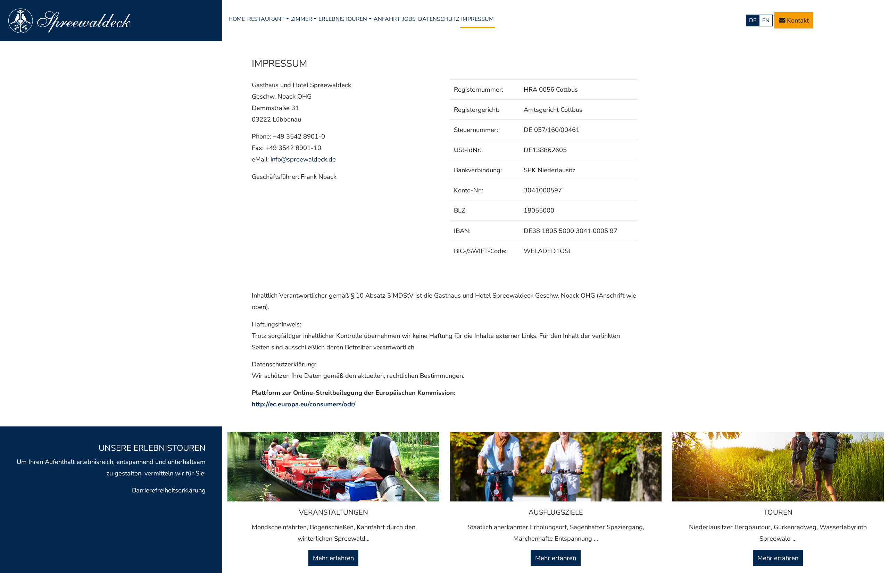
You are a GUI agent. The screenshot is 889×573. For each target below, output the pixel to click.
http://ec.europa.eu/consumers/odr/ (304, 404)
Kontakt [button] (797, 20)
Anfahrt (387, 19)
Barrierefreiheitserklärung (169, 490)
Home (237, 19)
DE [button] (752, 20)
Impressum (477, 19)
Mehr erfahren (333, 558)
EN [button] (766, 20)
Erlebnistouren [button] (342, 19)
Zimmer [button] (301, 19)
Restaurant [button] (266, 19)
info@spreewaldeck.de (303, 159)
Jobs (409, 19)
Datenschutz (438, 19)
